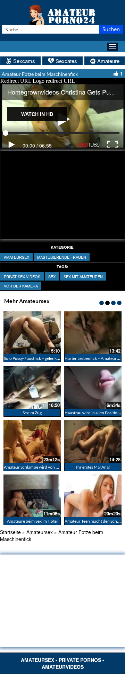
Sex (52, 276)
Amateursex (16, 257)
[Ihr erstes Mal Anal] (93, 441)
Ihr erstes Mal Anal (93, 467)
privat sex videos (22, 276)
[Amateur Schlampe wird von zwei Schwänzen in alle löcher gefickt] (32, 441)
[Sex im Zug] (32, 387)
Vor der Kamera (21, 286)
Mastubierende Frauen (61, 257)
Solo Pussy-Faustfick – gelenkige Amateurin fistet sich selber (57, 358)
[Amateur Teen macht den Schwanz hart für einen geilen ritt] (93, 496)
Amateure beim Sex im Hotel (32, 521)
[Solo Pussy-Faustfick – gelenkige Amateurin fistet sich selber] (32, 332)
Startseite (10, 532)
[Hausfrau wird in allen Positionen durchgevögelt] (93, 387)
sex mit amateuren (83, 276)
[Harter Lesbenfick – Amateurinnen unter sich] (93, 332)
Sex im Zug (32, 412)
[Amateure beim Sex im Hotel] (32, 496)
